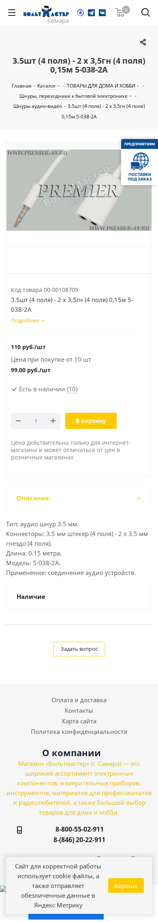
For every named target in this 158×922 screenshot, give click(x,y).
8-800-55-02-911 (80, 829)
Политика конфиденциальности (79, 731)
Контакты (79, 710)
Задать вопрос (79, 648)
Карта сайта (79, 721)
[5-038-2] (79, 198)
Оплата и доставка (79, 700)
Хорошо (126, 885)
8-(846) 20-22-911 (79, 839)
